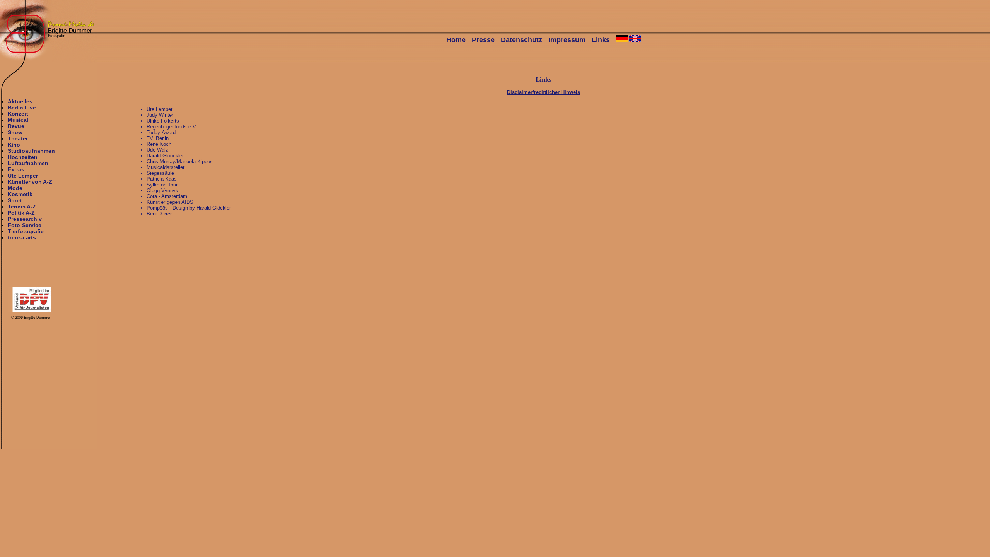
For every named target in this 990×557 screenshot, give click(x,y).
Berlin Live (22, 107)
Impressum (566, 40)
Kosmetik (20, 194)
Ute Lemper (23, 176)
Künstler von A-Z (30, 182)
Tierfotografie (26, 231)
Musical (18, 120)
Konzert (18, 114)
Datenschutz (521, 40)
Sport (15, 200)
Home (456, 40)
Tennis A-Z (22, 206)
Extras (16, 169)
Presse (483, 40)
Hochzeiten (23, 157)
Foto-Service (24, 225)
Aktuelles (20, 101)
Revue (16, 126)
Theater (18, 138)
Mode (15, 188)
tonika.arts (22, 237)
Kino (14, 145)
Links (601, 40)
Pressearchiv (25, 219)
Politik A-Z (21, 213)
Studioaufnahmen (31, 151)
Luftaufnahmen (28, 163)
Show (15, 132)
